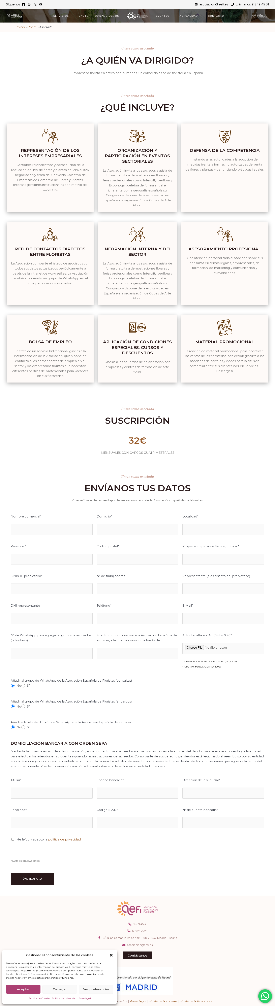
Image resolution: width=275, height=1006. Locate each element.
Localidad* (190, 516)
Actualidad (189, 15)
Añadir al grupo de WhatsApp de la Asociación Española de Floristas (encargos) (71, 701)
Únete (83, 15)
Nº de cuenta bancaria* (200, 810)
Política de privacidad (64, 998)
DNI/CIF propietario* (26, 576)
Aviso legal (85, 998)
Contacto (216, 15)
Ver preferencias (96, 989)
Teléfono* (104, 605)
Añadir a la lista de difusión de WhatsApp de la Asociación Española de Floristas (71, 722)
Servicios (61, 15)
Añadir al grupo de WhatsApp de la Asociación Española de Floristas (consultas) (71, 680)
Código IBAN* (107, 810)
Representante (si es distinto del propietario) (216, 576)
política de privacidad (64, 839)
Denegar (60, 989)
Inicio (21, 27)
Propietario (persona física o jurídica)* (210, 546)
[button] (111, 955)
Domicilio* (104, 516)
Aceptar (23, 989)
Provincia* (18, 546)
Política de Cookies (39, 998)
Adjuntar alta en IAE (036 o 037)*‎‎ (207, 635)
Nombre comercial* (26, 516)
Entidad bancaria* (110, 780)
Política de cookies (163, 1001)
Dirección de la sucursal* (201, 780)
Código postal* (108, 546)
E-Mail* (187, 605)
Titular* (16, 780)
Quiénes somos (107, 15)
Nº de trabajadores (111, 576)
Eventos (163, 15)
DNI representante (25, 605)
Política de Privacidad (196, 1001)
